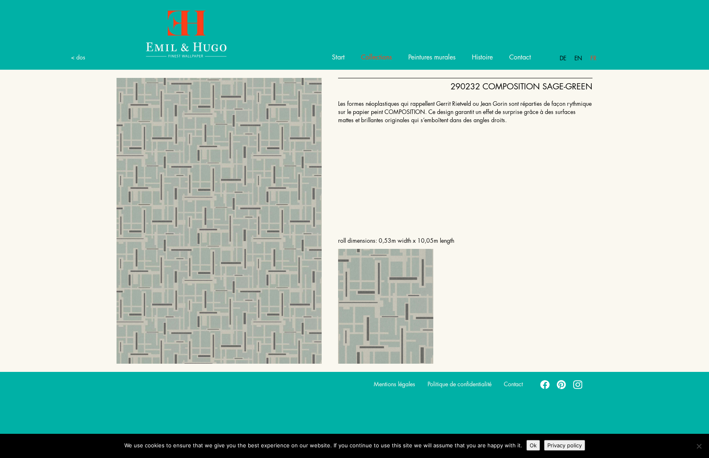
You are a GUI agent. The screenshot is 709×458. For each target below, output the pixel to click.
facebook (545, 384)
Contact (520, 57)
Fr (593, 58)
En (578, 58)
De (563, 58)
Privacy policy (564, 445)
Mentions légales (394, 384)
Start (338, 57)
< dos (78, 57)
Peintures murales (431, 57)
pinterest (562, 384)
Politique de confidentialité (460, 384)
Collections (376, 57)
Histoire (482, 57)
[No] (699, 446)
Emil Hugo (186, 33)
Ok (533, 445)
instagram (578, 384)
